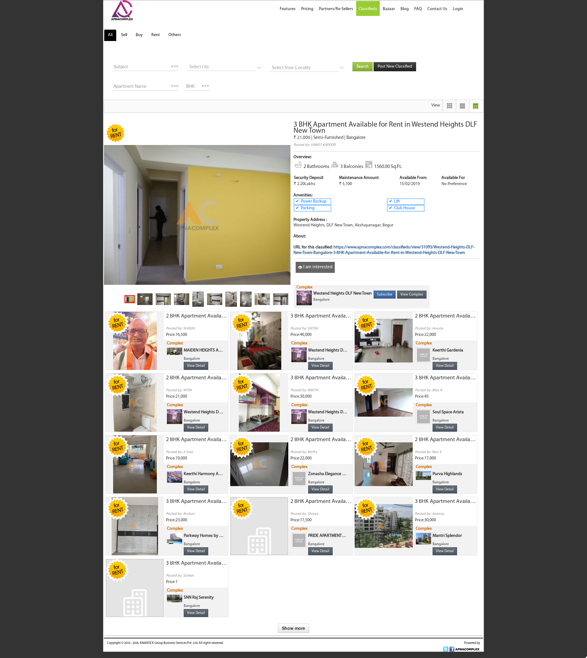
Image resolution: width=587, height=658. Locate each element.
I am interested (317, 267)
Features (288, 9)
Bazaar (389, 9)
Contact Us (437, 9)
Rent (155, 35)
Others (174, 35)
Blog (405, 9)
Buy (139, 35)
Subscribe (384, 294)
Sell (124, 35)
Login (458, 9)
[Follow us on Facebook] (452, 649)
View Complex (412, 294)
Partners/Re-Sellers (336, 9)
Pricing (307, 9)
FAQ (418, 9)
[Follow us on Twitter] (446, 649)
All (110, 35)
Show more (293, 628)
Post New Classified (395, 66)
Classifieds (368, 9)
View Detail (196, 366)
